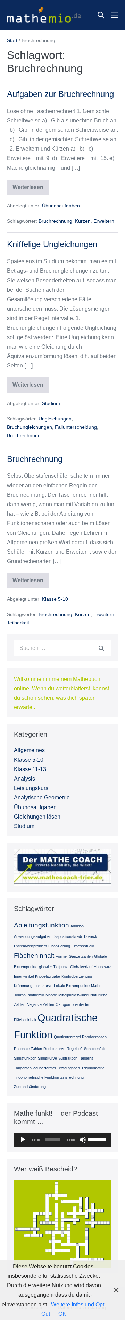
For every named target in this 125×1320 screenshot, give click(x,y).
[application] (62, 1140)
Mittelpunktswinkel (73, 995)
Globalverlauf (81, 967)
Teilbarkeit (18, 622)
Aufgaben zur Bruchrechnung (60, 94)
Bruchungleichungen (29, 427)
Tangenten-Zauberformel (35, 1068)
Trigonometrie (93, 1068)
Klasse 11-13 (30, 769)
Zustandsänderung (30, 1087)
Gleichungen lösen (37, 817)
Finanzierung (59, 946)
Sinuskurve (47, 1058)
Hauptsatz (102, 967)
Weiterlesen (30, 189)
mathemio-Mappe (42, 995)
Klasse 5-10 (55, 599)
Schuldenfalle (95, 1049)
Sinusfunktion (25, 1058)
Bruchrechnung (55, 221)
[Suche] (101, 648)
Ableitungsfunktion (41, 925)
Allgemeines (29, 750)
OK (62, 1314)
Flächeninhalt (34, 955)
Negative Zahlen (40, 1004)
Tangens (86, 1058)
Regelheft (75, 1049)
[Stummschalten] (82, 1139)
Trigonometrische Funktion (36, 1077)
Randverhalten (94, 1037)
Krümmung (23, 986)
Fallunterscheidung (76, 427)
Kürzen (83, 221)
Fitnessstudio (83, 946)
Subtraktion (67, 1058)
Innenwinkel (24, 976)
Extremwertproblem (30, 946)
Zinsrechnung (72, 1077)
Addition (77, 926)
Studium (51, 403)
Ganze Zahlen (81, 956)
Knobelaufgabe (47, 976)
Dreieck (90, 936)
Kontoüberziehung (76, 976)
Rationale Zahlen (28, 1049)
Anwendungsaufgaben (32, 936)
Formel (61, 956)
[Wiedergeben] (22, 1139)
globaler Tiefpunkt (54, 967)
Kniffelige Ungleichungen (52, 244)
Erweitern (103, 221)
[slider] (98, 1139)
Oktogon (63, 1004)
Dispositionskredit (68, 936)
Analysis (24, 779)
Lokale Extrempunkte (72, 986)
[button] (101, 15)
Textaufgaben (68, 1068)
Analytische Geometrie (42, 798)
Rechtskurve (54, 1049)
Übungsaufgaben (61, 205)
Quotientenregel (67, 1037)
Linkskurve (43, 986)
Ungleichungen (55, 419)
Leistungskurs (31, 788)
